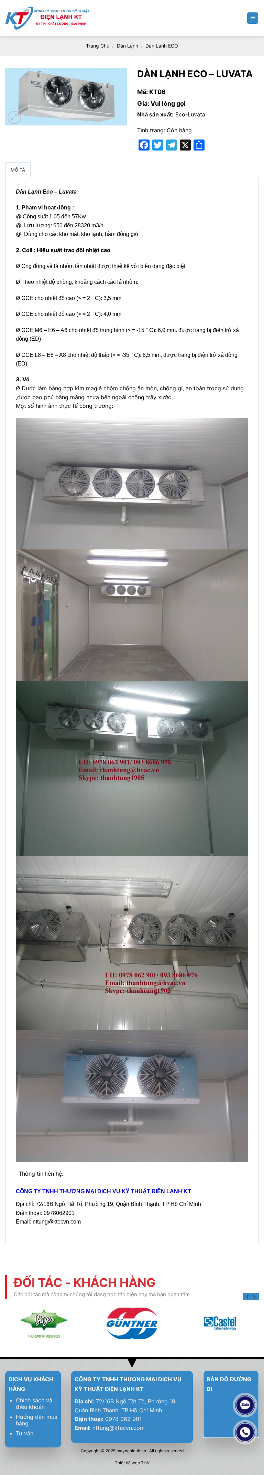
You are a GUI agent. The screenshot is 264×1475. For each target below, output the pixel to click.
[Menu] (252, 18)
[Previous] (248, 1296)
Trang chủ (97, 46)
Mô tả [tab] (18, 170)
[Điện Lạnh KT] (48, 18)
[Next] (254, 1296)
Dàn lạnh (127, 46)
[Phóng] (14, 117)
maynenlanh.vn (131, 1450)
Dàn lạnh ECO (161, 46)
